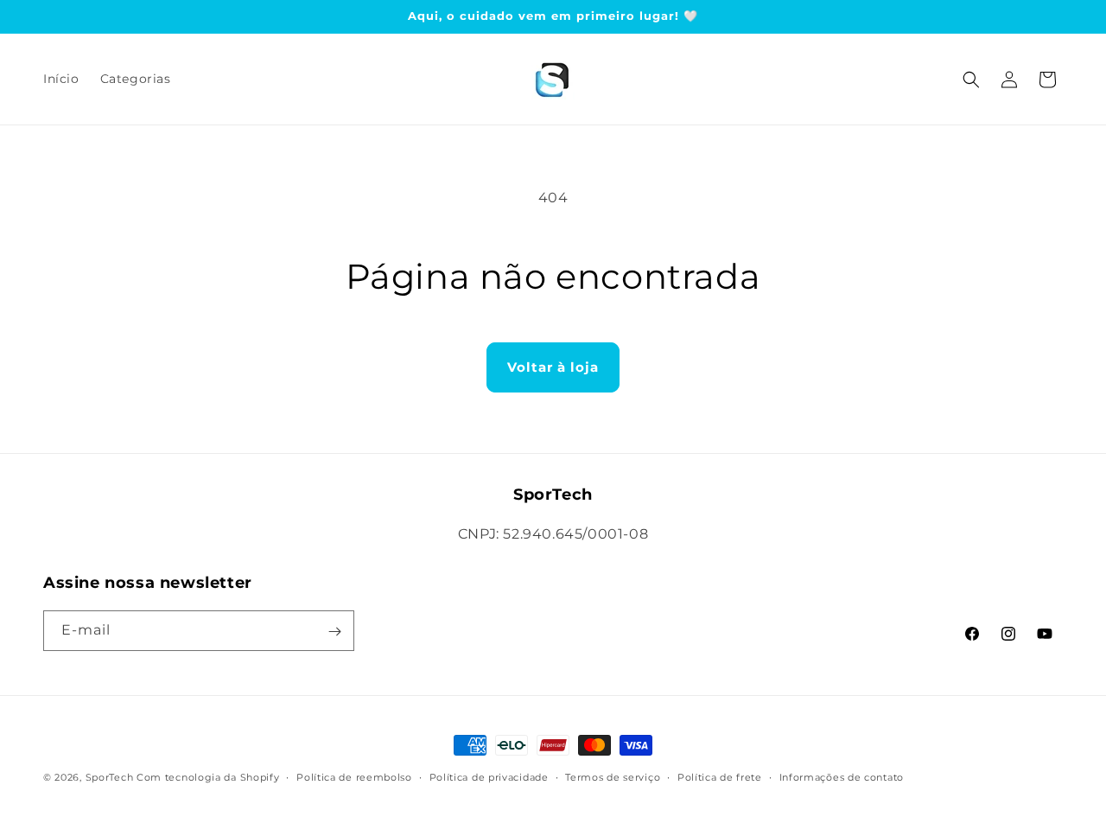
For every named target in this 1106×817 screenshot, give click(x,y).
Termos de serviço (612, 776)
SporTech (110, 777)
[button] (971, 80)
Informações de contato (841, 776)
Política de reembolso (354, 776)
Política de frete (719, 776)
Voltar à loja (553, 367)
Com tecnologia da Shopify (208, 777)
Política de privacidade (489, 776)
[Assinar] (334, 631)
